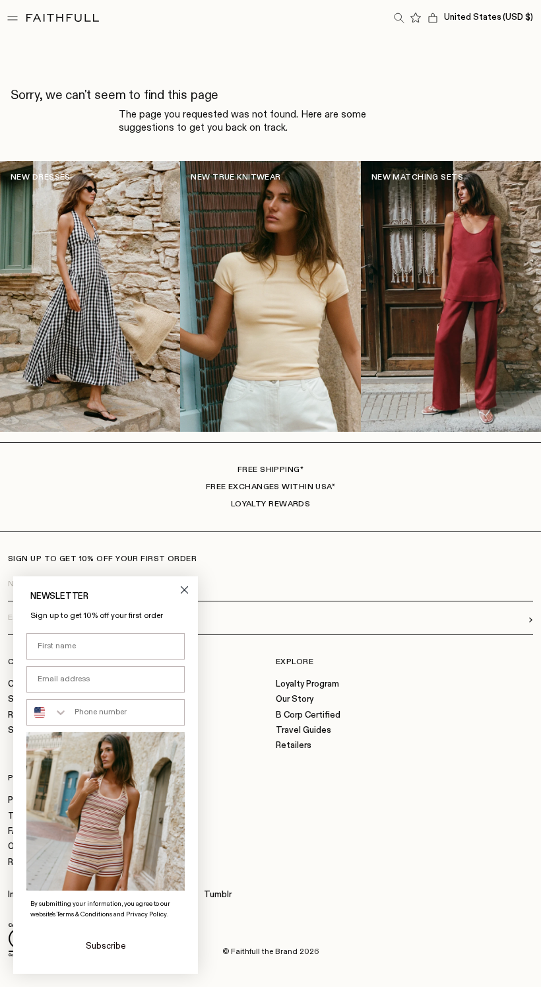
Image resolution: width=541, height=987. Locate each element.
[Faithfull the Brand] (62, 18)
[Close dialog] (184, 590)
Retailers (293, 745)
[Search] (398, 18)
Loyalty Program (307, 684)
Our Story (294, 699)
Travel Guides (303, 730)
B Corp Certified (308, 715)
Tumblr (218, 895)
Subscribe (106, 946)
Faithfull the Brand (264, 952)
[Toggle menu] (12, 18)
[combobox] (47, 712)
